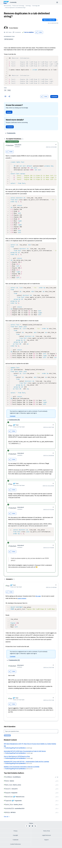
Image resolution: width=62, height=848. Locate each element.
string (9, 90)
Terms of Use (46, 831)
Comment (54, 96)
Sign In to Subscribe (49, 19)
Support (46, 839)
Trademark (15, 839)
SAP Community (7, 5)
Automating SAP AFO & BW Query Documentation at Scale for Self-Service (25, 751)
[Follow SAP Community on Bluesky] (29, 826)
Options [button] (57, 20)
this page (38, 596)
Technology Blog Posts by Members (15, 748)
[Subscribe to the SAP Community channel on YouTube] (32, 826)
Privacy (15, 831)
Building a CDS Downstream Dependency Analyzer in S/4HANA (21, 766)
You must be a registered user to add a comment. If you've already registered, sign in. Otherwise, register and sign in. (28, 412)
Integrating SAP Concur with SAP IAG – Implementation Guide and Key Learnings (26, 761)
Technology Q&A (36, 5)
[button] (36, 32)
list (5, 90)
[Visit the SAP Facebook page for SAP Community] (26, 826)
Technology (28, 5)
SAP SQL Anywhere (9, 39)
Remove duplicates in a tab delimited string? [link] (15, 7)
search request (22, 598)
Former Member (13, 28)
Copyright (15, 835)
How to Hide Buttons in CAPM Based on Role (17, 756)
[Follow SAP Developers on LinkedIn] (35, 826)
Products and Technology (18, 5)
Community (13, 2)
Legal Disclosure (46, 835)
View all (6, 816)
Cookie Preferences (15, 844)
